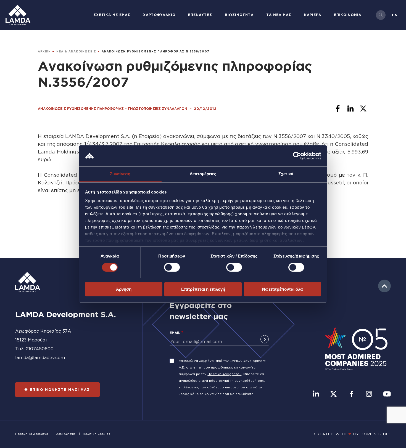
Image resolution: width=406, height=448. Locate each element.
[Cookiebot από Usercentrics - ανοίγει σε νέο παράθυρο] (297, 156)
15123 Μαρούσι (31, 339)
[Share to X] (363, 108)
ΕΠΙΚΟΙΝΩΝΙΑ (347, 15)
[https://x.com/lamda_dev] (333, 394)
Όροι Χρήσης (66, 433)
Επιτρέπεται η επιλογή (203, 289)
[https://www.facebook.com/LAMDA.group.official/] (351, 394)
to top (384, 286)
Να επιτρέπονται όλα (282, 289)
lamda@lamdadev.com (40, 357)
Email (175, 333)
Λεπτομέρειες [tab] (203, 174)
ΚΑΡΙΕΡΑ (312, 15)
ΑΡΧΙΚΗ (44, 51)
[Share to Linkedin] (350, 108)
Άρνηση (123, 289)
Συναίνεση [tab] (120, 174)
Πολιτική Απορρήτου (224, 374)
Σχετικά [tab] (285, 174)
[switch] (172, 267)
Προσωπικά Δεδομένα (31, 433)
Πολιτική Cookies (96, 433)
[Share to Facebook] (338, 108)
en (395, 15)
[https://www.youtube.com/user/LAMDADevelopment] (387, 394)
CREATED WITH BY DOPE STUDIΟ (352, 434)
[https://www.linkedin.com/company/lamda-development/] (316, 394)
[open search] (381, 15)
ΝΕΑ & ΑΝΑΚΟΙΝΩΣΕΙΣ (76, 51)
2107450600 (40, 348)
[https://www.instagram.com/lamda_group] (369, 394)
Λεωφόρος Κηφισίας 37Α (43, 330)
